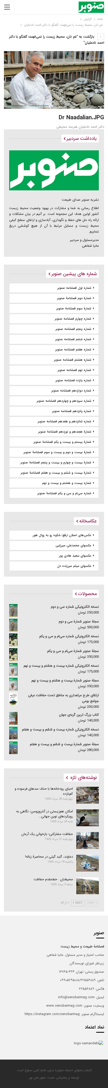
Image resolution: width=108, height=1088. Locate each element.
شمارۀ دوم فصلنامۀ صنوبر (74, 298)
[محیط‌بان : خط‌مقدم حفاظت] (87, 885)
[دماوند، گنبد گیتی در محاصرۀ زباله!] (87, 863)
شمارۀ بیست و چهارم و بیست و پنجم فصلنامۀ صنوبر (55, 462)
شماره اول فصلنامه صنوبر (74, 287)
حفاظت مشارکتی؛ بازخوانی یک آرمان (47, 834)
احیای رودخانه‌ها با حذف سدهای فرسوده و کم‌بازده (44, 791)
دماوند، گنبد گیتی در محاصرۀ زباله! (49, 856)
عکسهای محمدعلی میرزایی (73, 545)
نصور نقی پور (37, 1077)
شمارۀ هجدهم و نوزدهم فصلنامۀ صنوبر (64, 431)
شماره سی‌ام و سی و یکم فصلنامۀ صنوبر (64, 493)
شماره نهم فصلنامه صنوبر (74, 370)
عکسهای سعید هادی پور (75, 555)
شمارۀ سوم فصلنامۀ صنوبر (73, 308)
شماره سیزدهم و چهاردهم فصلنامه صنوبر (64, 400)
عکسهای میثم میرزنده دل (74, 565)
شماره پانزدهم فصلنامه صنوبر (71, 411)
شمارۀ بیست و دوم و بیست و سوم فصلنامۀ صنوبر (57, 452)
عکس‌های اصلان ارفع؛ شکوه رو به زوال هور (62, 535)
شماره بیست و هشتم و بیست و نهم (66, 483)
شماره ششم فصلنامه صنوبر (73, 339)
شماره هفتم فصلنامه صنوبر (73, 349)
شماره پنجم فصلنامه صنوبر (73, 329)
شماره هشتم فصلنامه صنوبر (72, 359)
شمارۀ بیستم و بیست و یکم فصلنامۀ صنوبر (62, 441)
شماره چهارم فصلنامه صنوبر (73, 318)
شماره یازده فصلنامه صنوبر (73, 380)
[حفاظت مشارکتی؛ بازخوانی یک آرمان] (87, 840)
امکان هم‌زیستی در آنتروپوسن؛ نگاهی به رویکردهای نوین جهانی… (44, 814)
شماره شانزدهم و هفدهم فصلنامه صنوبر (64, 421)
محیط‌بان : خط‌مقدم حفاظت (53, 879)
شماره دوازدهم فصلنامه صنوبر (71, 390)
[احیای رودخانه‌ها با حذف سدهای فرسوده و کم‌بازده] (87, 795)
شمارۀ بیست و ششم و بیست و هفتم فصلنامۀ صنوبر (56, 472)
